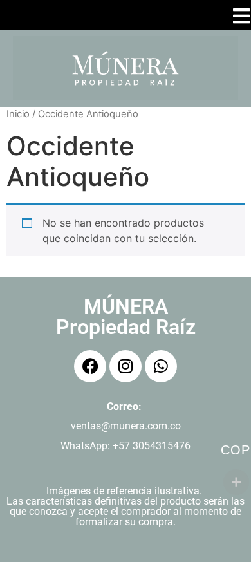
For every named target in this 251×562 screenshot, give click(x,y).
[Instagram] (125, 366)
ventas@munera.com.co (126, 426)
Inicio (18, 114)
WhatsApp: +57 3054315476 (125, 446)
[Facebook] (90, 366)
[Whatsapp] (161, 366)
